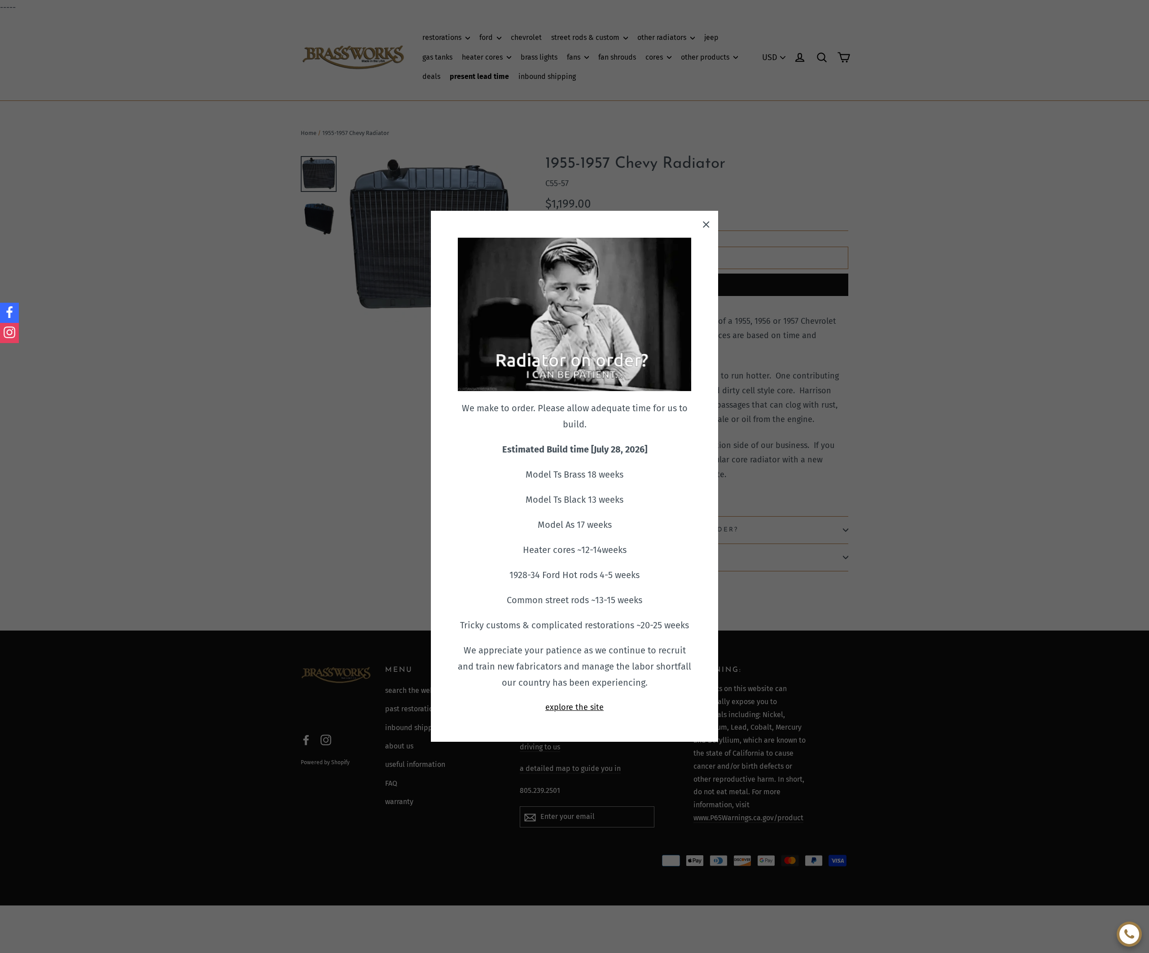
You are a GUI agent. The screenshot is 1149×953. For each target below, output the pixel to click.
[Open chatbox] (1129, 934)
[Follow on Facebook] (9, 313)
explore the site (574, 707)
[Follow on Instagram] (9, 333)
